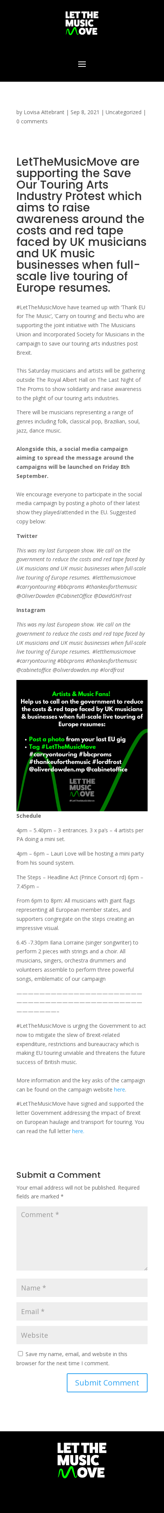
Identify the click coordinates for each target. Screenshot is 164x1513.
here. (78, 1131)
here (119, 1089)
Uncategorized (123, 112)
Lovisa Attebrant (44, 112)
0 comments (32, 121)
